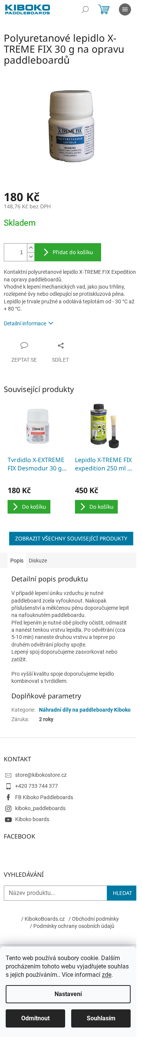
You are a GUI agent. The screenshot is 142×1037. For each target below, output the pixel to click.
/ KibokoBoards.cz (43, 919)
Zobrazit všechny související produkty (71, 538)
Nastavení (68, 994)
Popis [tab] (16, 561)
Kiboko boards (32, 819)
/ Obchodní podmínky (94, 919)
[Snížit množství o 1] (30, 256)
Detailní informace (25, 323)
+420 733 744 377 (36, 786)
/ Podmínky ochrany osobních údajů (72, 926)
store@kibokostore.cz (41, 775)
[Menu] (125, 9)
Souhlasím (101, 1018)
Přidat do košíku (73, 252)
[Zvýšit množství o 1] (30, 248)
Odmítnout (35, 1018)
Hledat (122, 892)
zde (106, 974)
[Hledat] (85, 9)
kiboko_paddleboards (40, 808)
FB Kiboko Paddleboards (44, 797)
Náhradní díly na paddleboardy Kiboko (85, 710)
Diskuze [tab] (38, 561)
